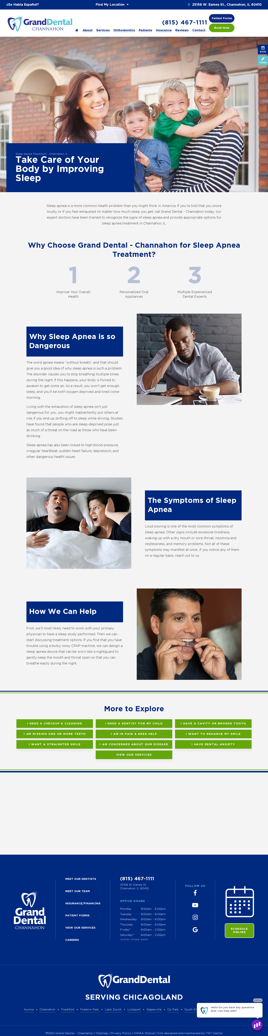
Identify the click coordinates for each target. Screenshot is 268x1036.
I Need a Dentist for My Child (134, 723)
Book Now (221, 28)
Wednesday (128, 919)
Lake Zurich (113, 1009)
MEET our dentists (80, 879)
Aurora (29, 1009)
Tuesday (126, 914)
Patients (145, 30)
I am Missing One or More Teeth (55, 734)
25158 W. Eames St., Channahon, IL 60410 (226, 4)
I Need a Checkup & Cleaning (54, 723)
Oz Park (173, 1009)
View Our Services (134, 755)
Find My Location (110, 4)
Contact (198, 30)
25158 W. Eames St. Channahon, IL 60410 (134, 887)
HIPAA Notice (145, 1033)
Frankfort (68, 1009)
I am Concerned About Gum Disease (134, 744)
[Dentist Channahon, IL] (77, 30)
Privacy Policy (121, 1033)
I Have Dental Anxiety (213, 744)
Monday (125, 909)
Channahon (47, 1009)
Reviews (182, 30)
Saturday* (127, 935)
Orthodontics (124, 30)
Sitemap (102, 1033)
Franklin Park (89, 1009)
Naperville (154, 1009)
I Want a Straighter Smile (55, 744)
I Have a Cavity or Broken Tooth (213, 723)
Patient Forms (222, 18)
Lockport (134, 1009)
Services (103, 30)
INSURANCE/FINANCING (82, 903)
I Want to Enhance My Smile (213, 734)
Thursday (126, 924)
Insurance (164, 30)
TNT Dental (214, 1033)
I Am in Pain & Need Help (134, 734)
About (88, 30)
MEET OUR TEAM (77, 891)
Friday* (125, 929)
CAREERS (72, 940)
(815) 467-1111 (184, 22)
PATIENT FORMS (77, 915)
